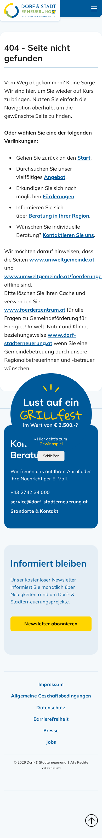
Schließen (51, 455)
